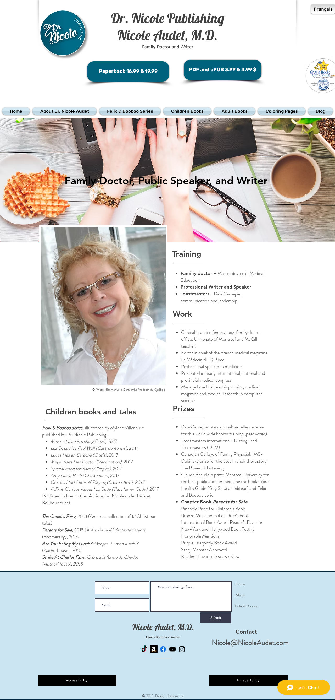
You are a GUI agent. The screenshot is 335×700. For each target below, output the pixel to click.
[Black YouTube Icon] (172, 649)
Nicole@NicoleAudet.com (250, 642)
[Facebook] (163, 649)
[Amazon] (154, 649)
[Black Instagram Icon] (182, 649)
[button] (64, 111)
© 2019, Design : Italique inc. (163, 695)
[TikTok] (144, 649)
